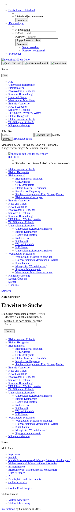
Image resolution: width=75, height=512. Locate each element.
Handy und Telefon (26, 234)
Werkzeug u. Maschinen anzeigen (33, 256)
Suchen (12, 278)
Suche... (56, 134)
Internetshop (8, 508)
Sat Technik (21, 241)
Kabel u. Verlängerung (27, 191)
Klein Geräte (22, 263)
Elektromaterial (16, 87)
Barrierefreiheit (16, 466)
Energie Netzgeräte (18, 103)
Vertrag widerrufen (18, 499)
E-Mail (19, 32)
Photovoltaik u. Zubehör (21, 91)
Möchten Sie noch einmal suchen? (23, 320)
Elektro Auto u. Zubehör (21, 119)
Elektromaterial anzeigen (29, 178)
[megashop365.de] (15, 59)
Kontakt (12, 457)
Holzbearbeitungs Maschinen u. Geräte (36, 259)
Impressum (14, 454)
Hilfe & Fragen (16, 472)
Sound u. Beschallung (20, 94)
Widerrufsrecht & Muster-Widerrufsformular (32, 463)
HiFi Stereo (21, 247)
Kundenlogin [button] (16, 23)
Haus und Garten (17, 97)
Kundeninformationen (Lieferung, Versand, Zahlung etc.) (39, 460)
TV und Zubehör (24, 244)
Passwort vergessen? (33, 50)
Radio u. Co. (22, 238)
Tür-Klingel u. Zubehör (21, 122)
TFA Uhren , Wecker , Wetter (24, 112)
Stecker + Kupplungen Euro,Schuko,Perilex (39, 194)
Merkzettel (14, 53)
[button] (21, 10)
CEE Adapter (22, 181)
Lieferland (21, 16)
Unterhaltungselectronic (21, 84)
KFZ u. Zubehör (17, 106)
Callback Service (17, 482)
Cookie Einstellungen (20, 488)
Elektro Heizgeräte (18, 116)
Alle (10, 81)
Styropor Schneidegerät (28, 269)
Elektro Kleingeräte (26, 231)
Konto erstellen (30, 47)
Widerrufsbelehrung (19, 503)
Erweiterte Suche (22, 138)
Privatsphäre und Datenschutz (24, 479)
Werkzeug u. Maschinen (21, 100)
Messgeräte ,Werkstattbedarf (30, 266)
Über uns (22, 278)
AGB (11, 475)
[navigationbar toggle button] (11, 63)
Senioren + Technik (19, 109)
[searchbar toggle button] (58, 63)
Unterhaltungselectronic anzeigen (33, 228)
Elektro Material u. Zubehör (30, 187)
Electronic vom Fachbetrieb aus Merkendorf (32, 469)
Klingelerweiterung (19, 125)
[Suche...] (43, 135)
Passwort (20, 36)
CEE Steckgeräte (24, 184)
